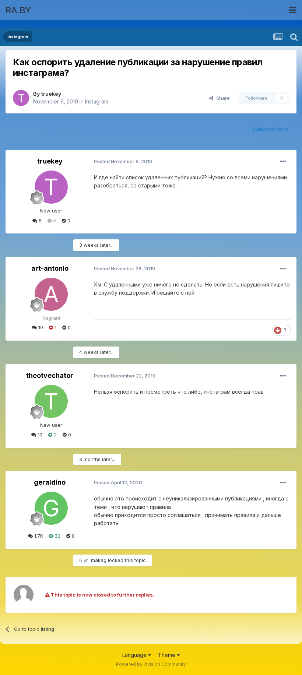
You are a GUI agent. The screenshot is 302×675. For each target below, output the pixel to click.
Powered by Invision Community (151, 664)
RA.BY (18, 10)
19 (40, 327)
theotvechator (49, 375)
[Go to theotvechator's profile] (51, 401)
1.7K (38, 536)
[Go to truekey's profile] (21, 98)
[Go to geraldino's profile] (51, 508)
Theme (167, 655)
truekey (51, 94)
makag (98, 560)
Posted (123, 161)
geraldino (50, 482)
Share (221, 98)
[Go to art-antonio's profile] (51, 294)
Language (135, 655)
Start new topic (270, 129)
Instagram (96, 101)
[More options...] (283, 161)
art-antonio (50, 268)
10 (39, 434)
